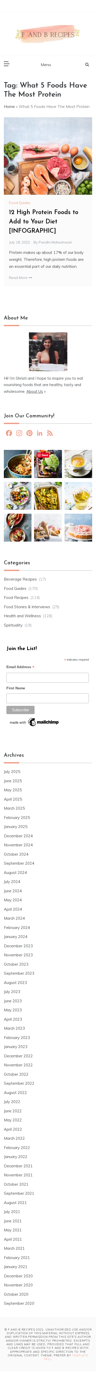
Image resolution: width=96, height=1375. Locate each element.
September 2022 (19, 1083)
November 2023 (18, 954)
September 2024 (19, 863)
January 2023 (15, 1046)
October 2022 (16, 1074)
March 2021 (14, 1248)
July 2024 (12, 881)
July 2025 (12, 771)
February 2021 (17, 1257)
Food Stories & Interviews (27, 606)
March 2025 (14, 808)
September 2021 (19, 1193)
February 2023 (17, 1037)
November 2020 (18, 1285)
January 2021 (15, 1266)
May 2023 (13, 1009)
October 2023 (16, 964)
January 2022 (15, 1156)
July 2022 (12, 1101)
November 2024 (18, 844)
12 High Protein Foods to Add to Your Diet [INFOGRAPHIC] (43, 221)
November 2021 (18, 1175)
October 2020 (16, 1294)
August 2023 (15, 982)
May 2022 (13, 1120)
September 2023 (19, 973)
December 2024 (18, 835)
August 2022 (15, 1092)
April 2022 (13, 1129)
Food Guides (19, 202)
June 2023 (13, 1000)
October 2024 (16, 854)
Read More (18, 277)
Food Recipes (16, 597)
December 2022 (18, 1055)
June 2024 (13, 890)
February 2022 (17, 1147)
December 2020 (18, 1276)
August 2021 (15, 1202)
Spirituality (13, 625)
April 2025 (13, 799)
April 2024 (13, 909)
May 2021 (13, 1230)
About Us (34, 391)
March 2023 (14, 1028)
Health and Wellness (22, 615)
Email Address (20, 667)
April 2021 (13, 1239)
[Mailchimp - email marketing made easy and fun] (34, 724)
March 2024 (14, 918)
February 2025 (17, 817)
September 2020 (19, 1303)
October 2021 (16, 1184)
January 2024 (15, 936)
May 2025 (13, 789)
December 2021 (18, 1165)
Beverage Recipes (20, 579)
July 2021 (12, 1211)
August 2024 (15, 872)
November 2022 (18, 1064)
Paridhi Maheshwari (55, 242)
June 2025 (13, 780)
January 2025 (15, 826)
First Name (15, 688)
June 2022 (13, 1110)
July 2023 (12, 991)
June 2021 (13, 1220)
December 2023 (18, 945)
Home (9, 106)
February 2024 (17, 927)
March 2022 (14, 1138)
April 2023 (13, 1019)
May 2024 (13, 899)
